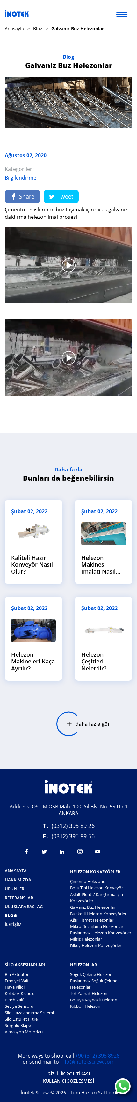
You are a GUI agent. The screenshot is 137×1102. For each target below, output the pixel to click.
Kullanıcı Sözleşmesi (68, 1081)
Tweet (65, 196)
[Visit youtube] (98, 851)
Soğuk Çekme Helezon (91, 974)
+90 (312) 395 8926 (97, 1055)
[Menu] (122, 14)
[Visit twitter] (44, 851)
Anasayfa (14, 29)
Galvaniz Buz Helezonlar (92, 907)
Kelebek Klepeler (20, 993)
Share (26, 196)
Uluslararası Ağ (24, 906)
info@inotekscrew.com (87, 1061)
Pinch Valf (14, 1000)
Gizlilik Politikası (68, 1074)
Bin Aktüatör (17, 974)
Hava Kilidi (15, 987)
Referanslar (19, 897)
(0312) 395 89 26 (73, 826)
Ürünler (14, 889)
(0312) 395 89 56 (73, 836)
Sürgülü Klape (18, 1025)
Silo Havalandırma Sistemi (29, 1012)
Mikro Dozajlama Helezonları (97, 926)
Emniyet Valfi (17, 980)
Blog (37, 29)
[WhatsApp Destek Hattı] (123, 1087)
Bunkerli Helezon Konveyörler (98, 913)
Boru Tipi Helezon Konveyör (96, 888)
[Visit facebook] (26, 851)
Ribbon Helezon (85, 1006)
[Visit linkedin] (62, 851)
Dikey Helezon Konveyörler (95, 945)
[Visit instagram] (80, 851)
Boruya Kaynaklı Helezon (93, 1000)
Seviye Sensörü (19, 1006)
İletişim (13, 924)
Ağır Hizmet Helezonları (92, 920)
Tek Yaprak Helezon (88, 993)
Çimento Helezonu (87, 881)
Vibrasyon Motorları (24, 1032)
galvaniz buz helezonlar (77, 29)
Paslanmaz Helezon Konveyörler (100, 933)
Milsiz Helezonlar (86, 939)
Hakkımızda (18, 880)
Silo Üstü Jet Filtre (21, 1019)
